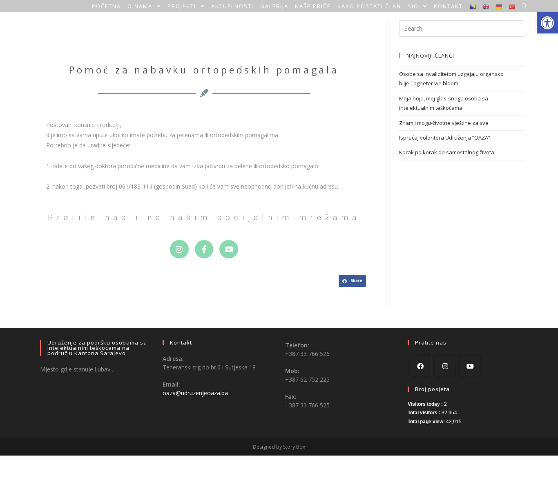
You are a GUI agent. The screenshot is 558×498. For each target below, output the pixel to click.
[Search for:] (461, 27)
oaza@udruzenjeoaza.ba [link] (195, 393)
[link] (547, 22)
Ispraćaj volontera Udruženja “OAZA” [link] (444, 137)
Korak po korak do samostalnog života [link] (446, 152)
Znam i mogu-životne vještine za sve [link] (444, 123)
